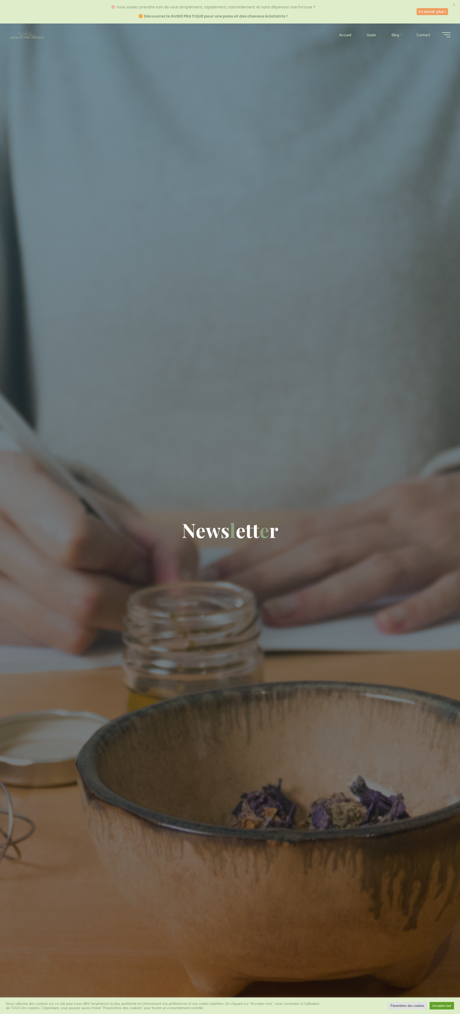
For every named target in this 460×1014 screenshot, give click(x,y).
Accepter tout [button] (441, 1006)
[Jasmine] (27, 34)
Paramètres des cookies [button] (407, 1006)
